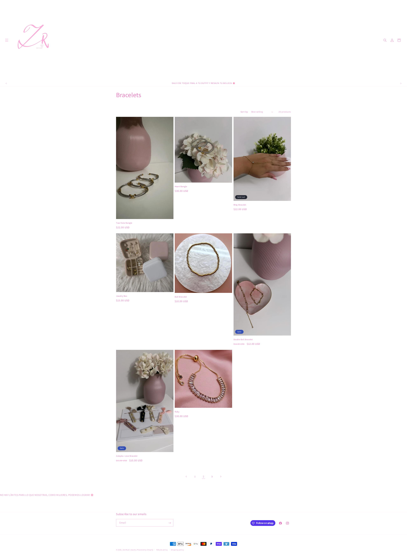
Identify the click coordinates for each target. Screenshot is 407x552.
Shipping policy (177, 549)
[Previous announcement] (6, 83)
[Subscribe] (169, 523)
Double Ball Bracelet (243, 339)
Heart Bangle (181, 186)
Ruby (177, 411)
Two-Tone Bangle (124, 223)
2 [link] (203, 476)
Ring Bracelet (240, 205)
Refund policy (162, 549)
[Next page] (220, 476)
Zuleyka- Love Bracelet (126, 456)
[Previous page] (186, 476)
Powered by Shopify (145, 550)
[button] (6, 40)
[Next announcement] (400, 83)
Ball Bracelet (181, 297)
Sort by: (244, 111)
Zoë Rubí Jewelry (130, 550)
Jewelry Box (121, 296)
